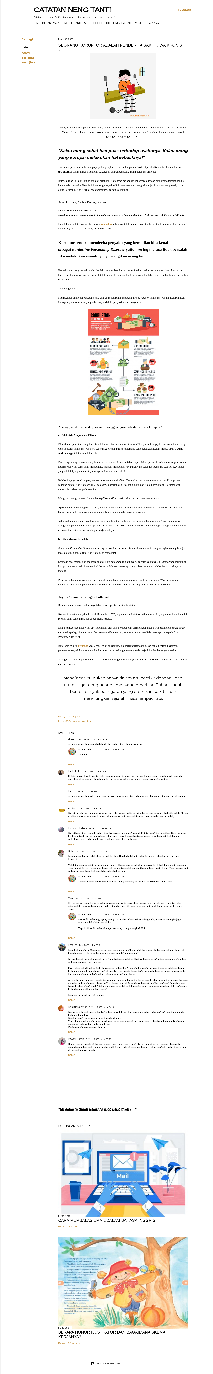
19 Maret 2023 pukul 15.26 (98, 828)
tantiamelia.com (87, 749)
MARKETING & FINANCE (67, 23)
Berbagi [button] (27, 39)
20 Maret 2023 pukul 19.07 (89, 898)
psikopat (28, 57)
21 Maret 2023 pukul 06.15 (101, 1007)
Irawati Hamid (76, 1038)
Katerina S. (74, 851)
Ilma (70, 944)
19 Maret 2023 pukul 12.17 (90, 808)
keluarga (83, 645)
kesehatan (106, 224)
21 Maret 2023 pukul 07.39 (98, 1039)
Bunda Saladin (76, 828)
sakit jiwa (28, 62)
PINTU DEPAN (42, 23)
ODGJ (26, 53)
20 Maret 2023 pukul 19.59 (111, 749)
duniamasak (75, 739)
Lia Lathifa (74, 771)
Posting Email (75, 716)
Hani (71, 791)
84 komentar (74, 1343)
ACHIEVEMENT (136, 23)
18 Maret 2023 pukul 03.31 (87, 791)
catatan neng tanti (72, 9)
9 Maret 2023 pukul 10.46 (96, 739)
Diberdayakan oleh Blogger (109, 1363)
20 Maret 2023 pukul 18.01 (94, 851)
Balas (71, 764)
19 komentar (74, 1226)
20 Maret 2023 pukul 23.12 (87, 945)
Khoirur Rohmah (77, 1006)
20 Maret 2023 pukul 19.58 (111, 914)
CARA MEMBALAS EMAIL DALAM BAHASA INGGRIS (106, 1220)
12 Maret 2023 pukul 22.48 (94, 771)
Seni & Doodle (94, 23)
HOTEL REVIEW (116, 23)
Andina (72, 808)
